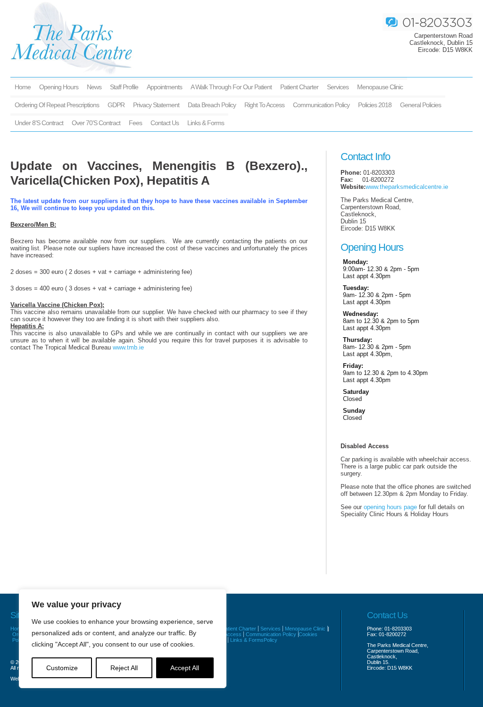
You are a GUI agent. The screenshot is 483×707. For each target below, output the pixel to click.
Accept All (184, 668)
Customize (62, 668)
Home (23, 87)
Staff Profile (124, 87)
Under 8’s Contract (39, 123)
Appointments (164, 87)
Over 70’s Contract (96, 123)
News (94, 87)
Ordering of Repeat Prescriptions (57, 105)
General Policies (420, 105)
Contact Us (164, 123)
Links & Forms (205, 123)
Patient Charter (299, 87)
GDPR (116, 105)
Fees (135, 123)
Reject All (124, 668)
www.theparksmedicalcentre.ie (407, 186)
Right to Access (264, 105)
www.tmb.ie (128, 347)
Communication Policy (321, 105)
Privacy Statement (156, 105)
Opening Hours (58, 87)
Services (338, 87)
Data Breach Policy (212, 105)
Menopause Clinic (380, 87)
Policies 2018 (374, 105)
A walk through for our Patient (231, 87)
